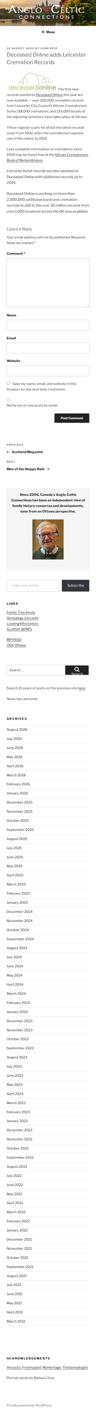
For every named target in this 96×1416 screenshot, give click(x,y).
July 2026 (14, 739)
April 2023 (15, 1094)
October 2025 (18, 821)
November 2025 (20, 812)
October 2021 (17, 1258)
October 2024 (18, 930)
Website (13, 361)
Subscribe (75, 585)
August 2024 (17, 948)
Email (11, 338)
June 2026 (15, 748)
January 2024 (17, 1012)
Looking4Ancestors (22, 624)
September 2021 (20, 1267)
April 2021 (15, 1312)
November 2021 (19, 1249)
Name (11, 315)
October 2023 (18, 1039)
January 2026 (17, 793)
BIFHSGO (14, 640)
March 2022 (16, 1212)
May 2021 (14, 1303)
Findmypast (31, 1367)
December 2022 (19, 1130)
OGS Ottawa (16, 645)
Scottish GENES (19, 629)
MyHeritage (51, 1367)
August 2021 (17, 1276)
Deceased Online (49, 95)
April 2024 (15, 985)
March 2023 (16, 1103)
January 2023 (17, 1121)
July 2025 (14, 848)
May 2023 (15, 1085)
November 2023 (20, 1030)
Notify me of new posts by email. (32, 405)
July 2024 (14, 957)
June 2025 (15, 857)
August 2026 (17, 730)
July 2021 (14, 1285)
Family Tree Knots (21, 612)
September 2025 (20, 830)
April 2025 (15, 875)
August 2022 (17, 1167)
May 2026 (15, 757)
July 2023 (14, 1066)
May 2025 (15, 866)
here (81, 688)
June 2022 (15, 1185)
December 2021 (19, 1239)
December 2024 (20, 912)
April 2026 (15, 766)
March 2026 (16, 775)
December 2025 (20, 802)
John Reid (49, 48)
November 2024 (20, 921)
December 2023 (20, 1021)
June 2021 (15, 1294)
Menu (50, 32)
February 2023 (18, 1112)
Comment (16, 254)
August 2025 (17, 839)
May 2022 (14, 1194)
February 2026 (18, 784)
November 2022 (19, 1139)
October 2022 (18, 1148)
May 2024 (15, 975)
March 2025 (16, 884)
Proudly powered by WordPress (29, 1405)
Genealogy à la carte (22, 618)
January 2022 (17, 1230)
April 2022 (15, 1203)
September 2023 (20, 1048)
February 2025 (18, 893)
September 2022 (20, 1158)
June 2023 (15, 1076)
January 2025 (17, 903)
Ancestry (14, 1367)
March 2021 (16, 1321)
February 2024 (18, 1003)
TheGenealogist (75, 1367)
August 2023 (17, 1057)
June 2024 (15, 966)
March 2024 (16, 994)
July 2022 (14, 1176)
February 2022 (18, 1221)
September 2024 (20, 939)
